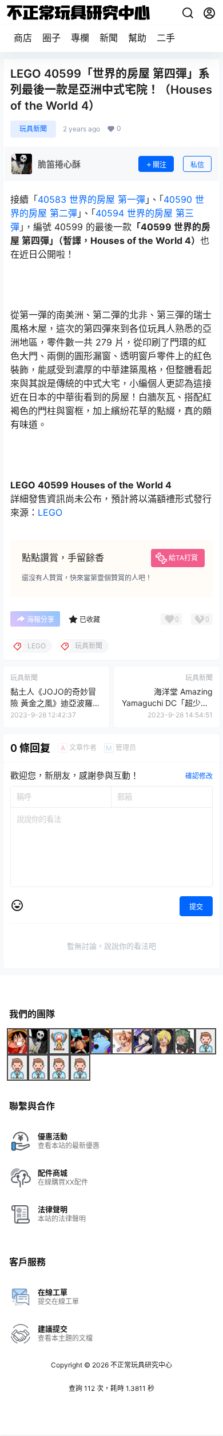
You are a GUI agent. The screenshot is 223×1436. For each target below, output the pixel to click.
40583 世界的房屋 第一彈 (91, 199)
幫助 (137, 37)
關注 (159, 165)
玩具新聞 (33, 129)
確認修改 (199, 776)
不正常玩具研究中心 (140, 1365)
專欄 (80, 37)
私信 (197, 165)
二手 (166, 37)
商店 (23, 37)
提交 (196, 906)
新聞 (108, 37)
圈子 (51, 37)
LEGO (50, 512)
